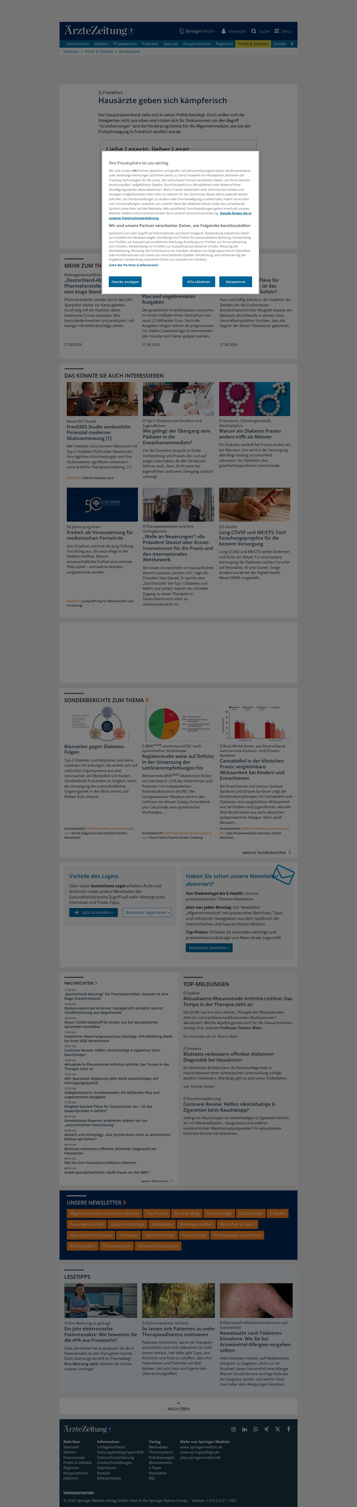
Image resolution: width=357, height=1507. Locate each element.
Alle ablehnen (198, 282)
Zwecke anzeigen (125, 282)
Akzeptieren (236, 282)
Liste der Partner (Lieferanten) (133, 265)
